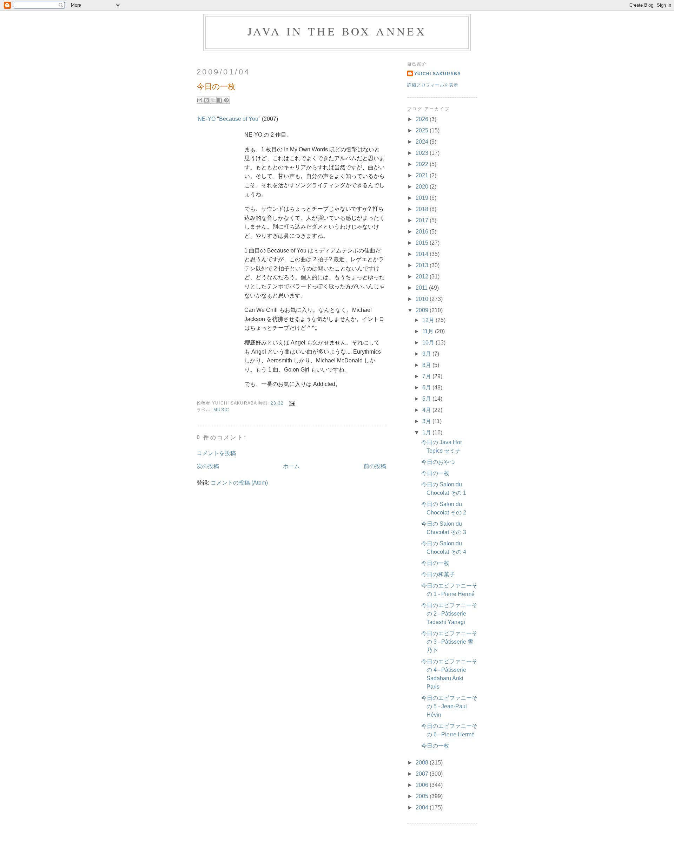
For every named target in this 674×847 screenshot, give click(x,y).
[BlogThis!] (206, 100)
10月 (429, 343)
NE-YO (207, 119)
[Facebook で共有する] (219, 100)
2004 (423, 807)
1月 (427, 432)
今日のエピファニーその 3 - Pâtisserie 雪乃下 (449, 641)
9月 (427, 354)
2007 (423, 774)
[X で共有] (213, 100)
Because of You (238, 119)
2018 (423, 209)
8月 (427, 365)
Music (221, 409)
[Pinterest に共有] (226, 100)
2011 (422, 288)
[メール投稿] (290, 403)
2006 (423, 785)
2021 (423, 175)
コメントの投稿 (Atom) (239, 483)
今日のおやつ (438, 462)
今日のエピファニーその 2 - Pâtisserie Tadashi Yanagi (449, 613)
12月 (429, 320)
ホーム (291, 466)
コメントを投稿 (216, 453)
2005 (423, 796)
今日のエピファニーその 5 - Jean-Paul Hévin (449, 706)
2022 (423, 164)
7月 (427, 376)
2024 (423, 142)
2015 (423, 243)
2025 (423, 130)
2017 (423, 220)
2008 (423, 763)
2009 (423, 310)
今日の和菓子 (438, 574)
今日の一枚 (435, 473)
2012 (423, 277)
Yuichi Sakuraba (437, 73)
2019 (423, 198)
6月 (427, 387)
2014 (423, 254)
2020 (423, 187)
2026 (423, 119)
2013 (423, 265)
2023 (423, 153)
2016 (423, 232)
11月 (428, 331)
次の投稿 (208, 466)
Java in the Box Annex (337, 31)
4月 (427, 410)
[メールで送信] (199, 100)
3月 (427, 421)
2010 (423, 299)
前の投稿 (375, 466)
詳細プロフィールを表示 (432, 85)
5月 (427, 399)
